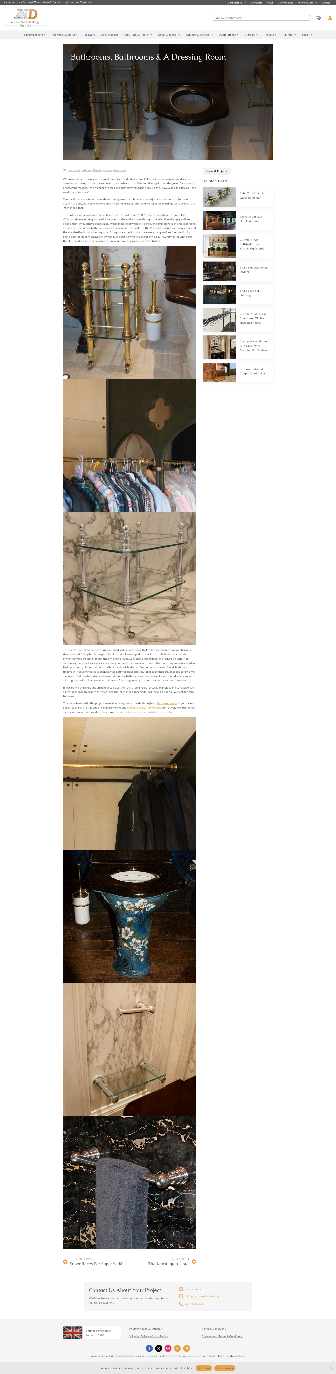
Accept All (204, 1368)
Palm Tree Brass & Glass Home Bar (251, 195)
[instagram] (168, 1348)
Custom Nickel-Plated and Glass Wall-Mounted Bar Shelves (254, 346)
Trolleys (269, 34)
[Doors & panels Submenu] (179, 35)
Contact (326, 3)
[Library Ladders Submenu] (46, 35)
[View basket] (319, 18)
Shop (305, 34)
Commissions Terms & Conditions (222, 1336)
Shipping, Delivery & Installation (148, 1336)
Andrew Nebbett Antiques (145, 1328)
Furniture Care (305, 3)
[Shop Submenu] (311, 35)
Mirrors (288, 34)
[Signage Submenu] (258, 35)
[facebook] (149, 1348)
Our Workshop (285, 3)
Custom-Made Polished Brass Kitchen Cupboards (252, 244)
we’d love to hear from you (143, 707)
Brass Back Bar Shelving (249, 293)
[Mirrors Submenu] (295, 35)
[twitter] (158, 1348)
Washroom (119, 170)
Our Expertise (235, 3)
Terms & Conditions (214, 1328)
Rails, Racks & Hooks (136, 34)
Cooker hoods (109, 34)
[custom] (177, 1348)
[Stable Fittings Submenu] (239, 35)
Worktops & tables (63, 34)
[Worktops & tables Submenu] (78, 35)
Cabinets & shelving (197, 34)
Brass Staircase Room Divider (254, 270)
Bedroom (86, 170)
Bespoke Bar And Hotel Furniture (251, 219)
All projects (256, 3)
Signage (250, 34)
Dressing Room (102, 170)
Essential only (225, 1368)
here (242, 1356)
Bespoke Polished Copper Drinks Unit (252, 371)
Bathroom (74, 170)
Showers (90, 34)
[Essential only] (331, 1368)
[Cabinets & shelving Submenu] (212, 35)
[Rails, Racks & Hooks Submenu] (151, 35)
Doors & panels (167, 34)
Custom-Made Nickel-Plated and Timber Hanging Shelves (254, 318)
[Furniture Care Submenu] (316, 3)
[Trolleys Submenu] (277, 35)
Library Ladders (33, 34)
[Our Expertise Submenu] (245, 3)
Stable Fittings (227, 34)
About (270, 3)
